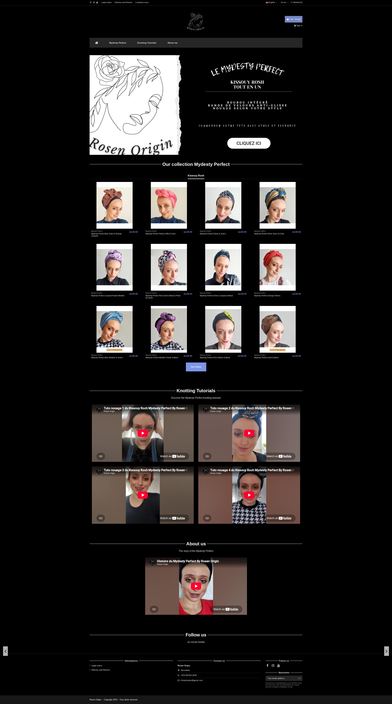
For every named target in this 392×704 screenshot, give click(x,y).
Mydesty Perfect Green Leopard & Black (216, 296)
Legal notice (106, 2)
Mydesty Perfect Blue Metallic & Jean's (107, 358)
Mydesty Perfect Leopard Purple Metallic (108, 296)
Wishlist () (297, 2)
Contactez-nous (142, 2)
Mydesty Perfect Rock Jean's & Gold (269, 234)
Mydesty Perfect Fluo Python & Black (215, 358)
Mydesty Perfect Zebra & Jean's (213, 234)
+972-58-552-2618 (189, 675)
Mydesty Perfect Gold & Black (266, 358)
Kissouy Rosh (196, 175)
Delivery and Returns (124, 2)
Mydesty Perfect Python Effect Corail (160, 234)
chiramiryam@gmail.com (192, 680)
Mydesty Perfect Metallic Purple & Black (161, 358)
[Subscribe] (299, 678)
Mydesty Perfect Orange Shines (267, 296)
